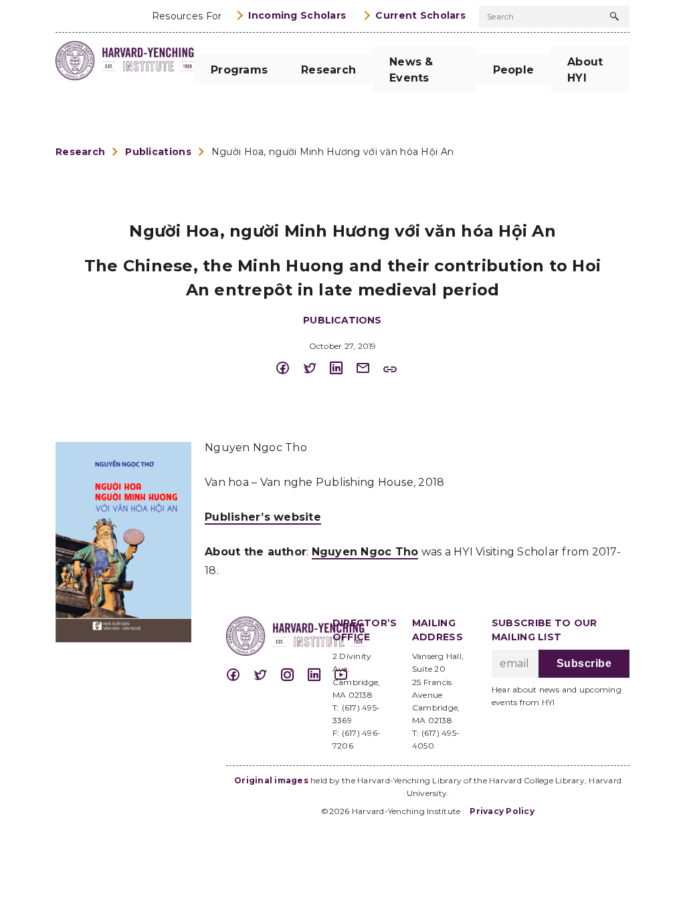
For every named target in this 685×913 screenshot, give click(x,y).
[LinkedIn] (342, 368)
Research (80, 152)
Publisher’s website (263, 517)
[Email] (369, 368)
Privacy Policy (502, 811)
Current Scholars (420, 15)
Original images (271, 780)
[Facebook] (289, 368)
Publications (158, 152)
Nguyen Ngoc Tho (365, 551)
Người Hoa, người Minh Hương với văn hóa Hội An (332, 152)
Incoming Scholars (297, 15)
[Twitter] (315, 368)
